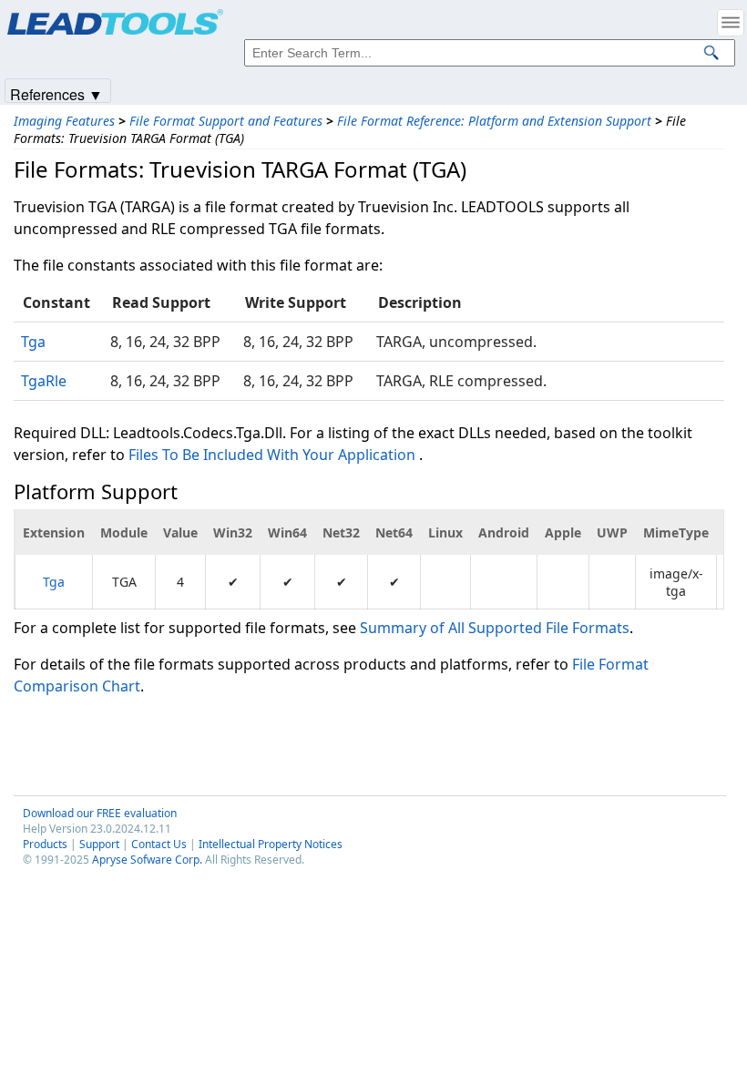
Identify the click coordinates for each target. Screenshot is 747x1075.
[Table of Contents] (730, 22)
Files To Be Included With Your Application (271, 455)
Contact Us (159, 844)
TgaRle (44, 381)
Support (99, 844)
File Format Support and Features (225, 120)
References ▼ (56, 93)
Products (45, 844)
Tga (33, 342)
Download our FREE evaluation (100, 813)
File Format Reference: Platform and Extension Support (494, 120)
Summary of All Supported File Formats (494, 628)
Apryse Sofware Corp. (147, 859)
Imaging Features (64, 120)
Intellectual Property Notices (271, 844)
